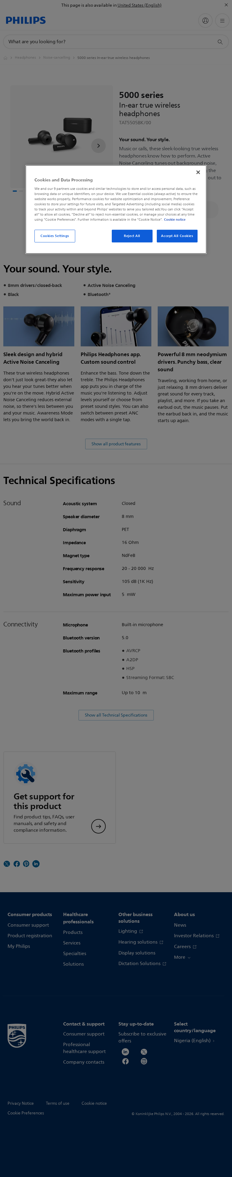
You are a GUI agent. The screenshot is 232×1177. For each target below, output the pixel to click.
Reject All (132, 236)
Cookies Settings (54, 236)
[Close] (198, 172)
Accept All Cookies (177, 236)
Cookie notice (174, 219)
